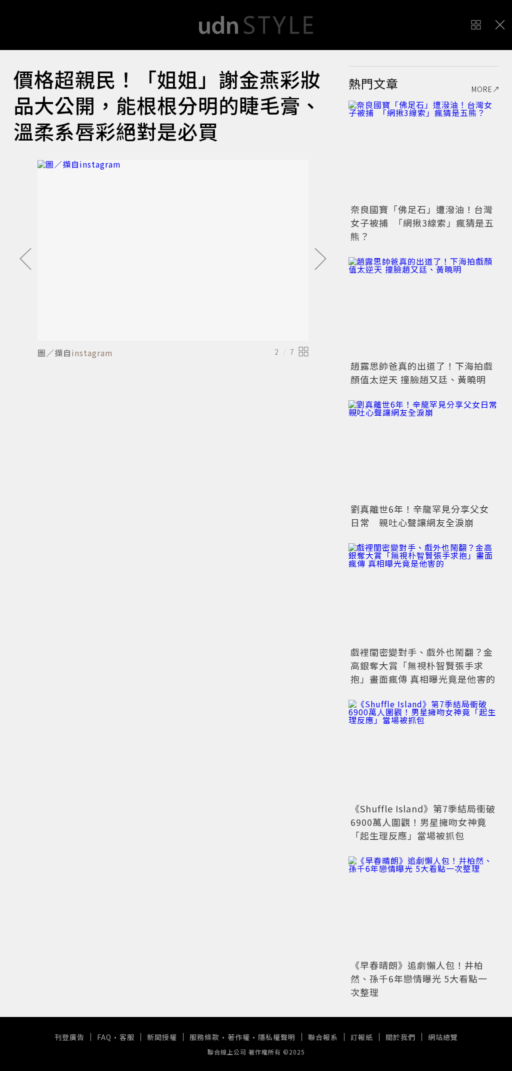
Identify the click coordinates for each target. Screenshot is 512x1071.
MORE (482, 89)
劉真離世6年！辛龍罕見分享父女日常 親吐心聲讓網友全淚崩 (419, 515)
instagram (92, 353)
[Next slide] (320, 260)
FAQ (104, 1036)
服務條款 (205, 1036)
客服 (127, 1036)
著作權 (239, 1036)
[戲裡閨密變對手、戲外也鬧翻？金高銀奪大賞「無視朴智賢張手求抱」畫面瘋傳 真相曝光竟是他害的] (423, 593)
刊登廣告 (69, 1037)
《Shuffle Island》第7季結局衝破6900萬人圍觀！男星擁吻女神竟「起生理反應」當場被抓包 (423, 822)
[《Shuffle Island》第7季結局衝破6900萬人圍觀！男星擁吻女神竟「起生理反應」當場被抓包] (423, 750)
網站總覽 (443, 1037)
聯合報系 (323, 1037)
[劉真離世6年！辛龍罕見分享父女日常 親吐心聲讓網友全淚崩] (423, 450)
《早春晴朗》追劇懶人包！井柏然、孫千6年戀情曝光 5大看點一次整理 (419, 978)
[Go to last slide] (26, 260)
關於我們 (401, 1037)
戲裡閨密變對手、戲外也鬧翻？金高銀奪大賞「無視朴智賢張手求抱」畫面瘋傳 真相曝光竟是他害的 (423, 665)
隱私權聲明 (277, 1036)
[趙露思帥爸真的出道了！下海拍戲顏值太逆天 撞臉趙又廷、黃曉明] (423, 307)
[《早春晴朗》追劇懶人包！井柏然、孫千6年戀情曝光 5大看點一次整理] (423, 906)
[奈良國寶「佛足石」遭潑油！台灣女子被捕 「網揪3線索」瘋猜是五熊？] (423, 151)
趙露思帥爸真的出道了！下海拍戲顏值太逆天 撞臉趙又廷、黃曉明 (421, 372)
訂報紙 (361, 1037)
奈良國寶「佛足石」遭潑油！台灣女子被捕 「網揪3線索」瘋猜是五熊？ (422, 223)
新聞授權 (162, 1037)
